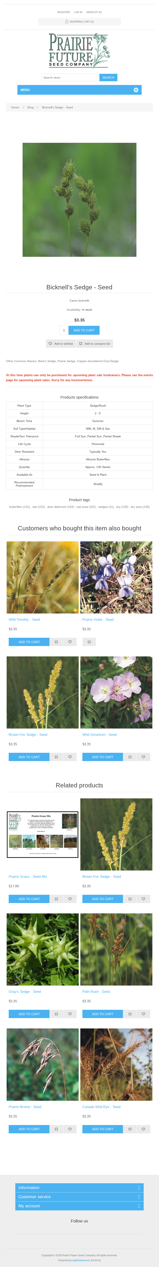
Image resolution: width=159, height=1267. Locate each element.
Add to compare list (97, 343)
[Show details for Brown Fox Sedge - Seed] (43, 692)
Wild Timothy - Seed (24, 620)
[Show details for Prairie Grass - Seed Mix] (43, 834)
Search (108, 77)
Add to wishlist (63, 343)
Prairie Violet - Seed (97, 620)
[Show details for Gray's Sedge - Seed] (43, 949)
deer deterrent (56, 506)
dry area (136, 506)
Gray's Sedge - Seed (25, 992)
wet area (82, 506)
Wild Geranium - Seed (99, 735)
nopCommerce (81, 1260)
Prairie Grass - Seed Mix (28, 877)
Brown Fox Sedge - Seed (28, 735)
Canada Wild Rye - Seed (101, 1107)
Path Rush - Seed (96, 992)
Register (63, 12)
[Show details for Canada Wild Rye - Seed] (116, 1064)
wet (35, 506)
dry (118, 506)
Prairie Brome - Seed (25, 1107)
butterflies (15, 506)
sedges (103, 506)
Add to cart (84, 330)
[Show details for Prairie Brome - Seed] (43, 1064)
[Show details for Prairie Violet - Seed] (116, 577)
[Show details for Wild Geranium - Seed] (116, 692)
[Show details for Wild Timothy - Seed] (43, 577)
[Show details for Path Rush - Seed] (116, 949)
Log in (78, 12)
